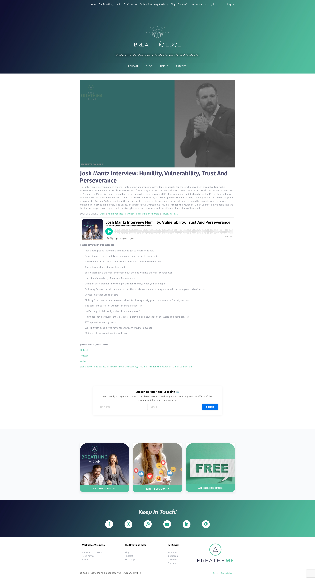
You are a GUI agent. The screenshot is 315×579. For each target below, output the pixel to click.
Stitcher (129, 213)
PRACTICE (181, 66)
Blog (173, 4)
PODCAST (133, 66)
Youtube (172, 563)
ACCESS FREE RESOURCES (210, 488)
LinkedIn (172, 559)
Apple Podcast (115, 213)
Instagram (173, 555)
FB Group (130, 559)
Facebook (173, 552)
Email (102, 213)
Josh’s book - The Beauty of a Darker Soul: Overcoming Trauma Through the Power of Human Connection (136, 366)
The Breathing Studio (109, 4)
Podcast (129, 555)
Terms (215, 573)
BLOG (149, 66)
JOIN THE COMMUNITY (157, 489)
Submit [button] (210, 406)
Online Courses (186, 4)
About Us (201, 4)
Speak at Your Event (92, 552)
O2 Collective (130, 4)
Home (93, 4)
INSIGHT (164, 66)
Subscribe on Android (147, 213)
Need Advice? (88, 555)
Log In (212, 4)
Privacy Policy (226, 573)
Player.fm (167, 213)
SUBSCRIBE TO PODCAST (105, 488)
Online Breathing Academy (154, 4)
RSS (176, 213)
